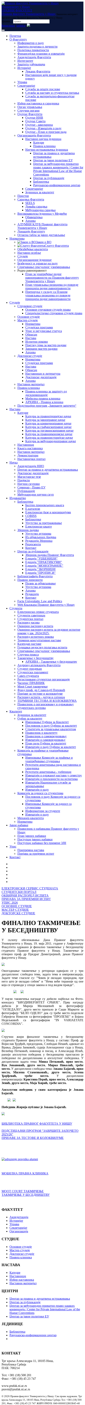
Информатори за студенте (42, 811)
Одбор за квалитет (29, 718)
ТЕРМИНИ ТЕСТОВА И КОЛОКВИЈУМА (47, 700)
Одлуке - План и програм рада (45, 132)
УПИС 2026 (10, 902)
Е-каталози (32, 508)
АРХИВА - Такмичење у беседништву (51, 661)
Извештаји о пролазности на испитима (51, 779)
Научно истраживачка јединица (46, 149)
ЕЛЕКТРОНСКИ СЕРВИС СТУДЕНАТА (30, 888)
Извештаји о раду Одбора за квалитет (50, 747)
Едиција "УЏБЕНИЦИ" (41, 558)
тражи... (7, 21)
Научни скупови (28, 484)
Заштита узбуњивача (31, 64)
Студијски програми (39, 327)
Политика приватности (33, 50)
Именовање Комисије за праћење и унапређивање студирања (49, 759)
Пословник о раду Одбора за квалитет (51, 725)
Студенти (15, 608)
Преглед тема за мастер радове (45, 345)
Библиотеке (33, 519)
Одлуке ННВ (34, 117)
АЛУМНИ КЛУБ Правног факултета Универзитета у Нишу (42, 226)
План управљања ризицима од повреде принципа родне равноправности (51, 286)
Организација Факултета (34, 135)
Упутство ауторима (38, 533)
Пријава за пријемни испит (35, 853)
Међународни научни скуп (35, 494)
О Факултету (18, 39)
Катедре (38, 142)
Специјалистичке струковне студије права (53, 313)
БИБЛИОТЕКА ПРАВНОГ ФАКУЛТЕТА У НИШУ (37, 1123)
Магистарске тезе (29, 476)
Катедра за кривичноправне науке (48, 423)
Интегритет (25, 60)
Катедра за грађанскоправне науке (48, 427)
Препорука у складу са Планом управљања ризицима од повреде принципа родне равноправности (48, 295)
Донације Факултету (31, 231)
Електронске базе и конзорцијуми (48, 512)
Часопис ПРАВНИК (31, 683)
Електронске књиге (38, 526)
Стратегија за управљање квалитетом (50, 729)
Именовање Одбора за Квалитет (47, 722)
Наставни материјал (30, 384)
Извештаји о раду (37, 789)
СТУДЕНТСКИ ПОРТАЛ (19, 892)
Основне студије (28, 316)
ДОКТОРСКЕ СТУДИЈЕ (18, 913)
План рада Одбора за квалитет (45, 743)
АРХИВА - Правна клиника (44, 402)
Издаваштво (17, 498)
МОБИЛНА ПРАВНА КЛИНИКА (25, 1173)
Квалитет (15, 711)
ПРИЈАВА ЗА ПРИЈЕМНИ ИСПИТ (26, 899)
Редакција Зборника (38, 540)
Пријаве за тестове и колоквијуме (40, 693)
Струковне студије (29, 306)
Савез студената (28, 676)
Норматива (17, 238)
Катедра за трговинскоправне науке (49, 430)
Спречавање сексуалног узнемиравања (43, 267)
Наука (13, 462)
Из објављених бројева (40, 537)
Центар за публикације (48, 178)
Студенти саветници (31, 615)
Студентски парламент (32, 672)
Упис (12, 846)
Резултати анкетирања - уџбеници (48, 772)
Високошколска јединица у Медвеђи (42, 213)
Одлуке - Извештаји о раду (43, 128)
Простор (23, 196)
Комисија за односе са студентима (40, 793)
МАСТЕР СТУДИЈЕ (15, 909)
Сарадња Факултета (30, 199)
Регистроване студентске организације (43, 679)
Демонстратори (27, 455)
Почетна (15, 36)
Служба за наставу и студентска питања (52, 92)
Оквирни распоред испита (35, 626)
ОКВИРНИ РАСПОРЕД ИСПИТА (25, 895)
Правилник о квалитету (41, 732)
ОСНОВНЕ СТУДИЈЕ (17, 906)
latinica (20, 25)
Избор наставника (21, 1279)
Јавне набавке (18, 825)
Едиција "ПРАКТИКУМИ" (43, 562)
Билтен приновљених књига (44, 505)
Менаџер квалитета (30, 818)
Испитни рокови (36, 341)
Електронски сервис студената (38, 612)
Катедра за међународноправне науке (50, 441)
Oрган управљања (29, 107)
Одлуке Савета (35, 121)
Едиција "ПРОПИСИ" (40, 572)
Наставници (25, 444)
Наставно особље (29, 252)
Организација (18, 1231)
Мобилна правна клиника (42, 398)
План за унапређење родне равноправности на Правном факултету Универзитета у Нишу (52, 277)
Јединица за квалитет (39, 192)
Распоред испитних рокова (35, 636)
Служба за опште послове (42, 89)
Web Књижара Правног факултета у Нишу (46, 604)
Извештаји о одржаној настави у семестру (53, 775)
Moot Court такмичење (32, 686)
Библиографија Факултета (35, 576)
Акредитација (18, 1217)
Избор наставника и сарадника (38, 103)
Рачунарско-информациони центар (56, 185)
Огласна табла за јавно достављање (41, 235)
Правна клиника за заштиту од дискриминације (46, 393)
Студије (22, 256)
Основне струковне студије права (48, 309)
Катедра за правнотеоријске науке (48, 416)
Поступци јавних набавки (35, 839)
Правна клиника (44, 146)
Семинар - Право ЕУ (31, 487)
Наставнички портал (31, 459)
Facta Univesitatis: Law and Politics (39, 601)
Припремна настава (30, 850)
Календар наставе (29, 644)
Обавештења (33, 217)
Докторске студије (29, 356)
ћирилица (8, 25)
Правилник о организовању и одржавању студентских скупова (45, 706)
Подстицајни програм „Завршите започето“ (46, 405)
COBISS (31, 516)
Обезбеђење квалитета (32, 249)
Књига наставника (30, 448)
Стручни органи (28, 110)
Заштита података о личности (37, 46)
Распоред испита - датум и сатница (41, 697)
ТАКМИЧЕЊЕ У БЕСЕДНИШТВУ (26, 1194)
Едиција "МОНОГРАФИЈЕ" (44, 565)
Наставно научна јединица (43, 139)
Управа (22, 82)
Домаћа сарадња (36, 206)
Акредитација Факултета (34, 57)
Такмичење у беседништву (35, 658)
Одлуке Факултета (29, 114)
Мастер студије (27, 320)
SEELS (30, 203)
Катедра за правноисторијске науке (49, 437)
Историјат (24, 68)
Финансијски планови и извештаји (41, 53)
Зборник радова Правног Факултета (49, 555)
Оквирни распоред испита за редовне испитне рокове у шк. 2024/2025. (48, 631)
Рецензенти (33, 544)
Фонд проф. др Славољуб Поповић (41, 690)
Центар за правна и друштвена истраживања (47, 469)
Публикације (26, 491)
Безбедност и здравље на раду (37, 263)
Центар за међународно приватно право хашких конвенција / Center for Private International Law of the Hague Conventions (58, 169)
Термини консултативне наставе (39, 640)
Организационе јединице (34, 260)
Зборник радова (28, 530)
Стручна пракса (28, 654)
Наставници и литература (42, 373)
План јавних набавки (31, 836)
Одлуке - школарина (39, 124)
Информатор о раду (30, 43)
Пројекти (23, 480)
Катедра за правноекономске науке (48, 434)
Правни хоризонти (30, 580)
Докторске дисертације (41, 377)
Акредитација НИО (30, 466)
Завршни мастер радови (41, 348)
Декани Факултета (37, 71)
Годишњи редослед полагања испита (42, 647)
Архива (30, 220)
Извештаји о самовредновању (45, 740)
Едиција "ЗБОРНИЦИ (40, 569)
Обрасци (31, 334)
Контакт (30, 548)
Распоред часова (28, 622)
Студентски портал (30, 619)
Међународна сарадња (40, 210)
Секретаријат (26, 85)
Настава (30, 338)
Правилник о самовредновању (46, 736)
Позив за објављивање (40, 583)
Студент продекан (29, 668)
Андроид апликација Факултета (38, 665)
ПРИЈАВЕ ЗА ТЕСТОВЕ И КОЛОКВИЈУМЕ (33, 1138)
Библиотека (41, 181)
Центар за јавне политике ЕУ (53, 160)
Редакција (32, 594)
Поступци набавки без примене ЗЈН (41, 843)
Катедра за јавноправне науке (45, 420)
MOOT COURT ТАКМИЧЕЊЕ (23, 1191)
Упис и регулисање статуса (43, 331)
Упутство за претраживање (43, 523)
